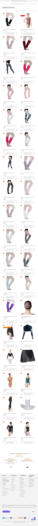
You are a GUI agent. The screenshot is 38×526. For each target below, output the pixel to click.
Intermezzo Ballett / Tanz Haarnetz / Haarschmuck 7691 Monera (26, 317)
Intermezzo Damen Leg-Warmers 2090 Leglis (27, 149)
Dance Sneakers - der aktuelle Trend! (32, 486)
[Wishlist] (33, 4)
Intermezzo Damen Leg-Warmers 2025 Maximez (8, 197)
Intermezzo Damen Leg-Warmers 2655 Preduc (10, 29)
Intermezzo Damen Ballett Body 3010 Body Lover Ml (9, 438)
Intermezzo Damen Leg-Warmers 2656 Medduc (27, 292)
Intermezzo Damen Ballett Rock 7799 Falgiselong (8, 342)
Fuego (12, 482)
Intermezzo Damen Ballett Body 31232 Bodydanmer (26, 389)
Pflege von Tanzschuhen (31, 483)
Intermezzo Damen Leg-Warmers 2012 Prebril (27, 197)
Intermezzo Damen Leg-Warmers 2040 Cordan (10, 316)
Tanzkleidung (22, 491)
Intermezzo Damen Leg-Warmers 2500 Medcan (10, 245)
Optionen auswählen (10, 33)
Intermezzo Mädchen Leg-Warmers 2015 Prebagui (9, 53)
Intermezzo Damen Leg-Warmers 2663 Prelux (27, 269)
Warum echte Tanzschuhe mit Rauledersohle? (31, 479)
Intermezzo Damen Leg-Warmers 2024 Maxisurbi (8, 173)
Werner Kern (13, 489)
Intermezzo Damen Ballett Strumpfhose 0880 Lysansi (9, 414)
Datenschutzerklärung (16, 521)
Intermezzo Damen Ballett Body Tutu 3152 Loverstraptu (27, 414)
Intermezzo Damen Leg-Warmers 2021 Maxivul (27, 101)
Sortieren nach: (17, 10)
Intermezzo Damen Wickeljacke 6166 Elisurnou (10, 365)
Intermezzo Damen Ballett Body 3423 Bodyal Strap (27, 438)
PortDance (13, 487)
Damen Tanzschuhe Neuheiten (22, 478)
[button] (2, 4)
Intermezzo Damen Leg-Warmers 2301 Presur (9, 269)
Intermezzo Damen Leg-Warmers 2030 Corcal (9, 149)
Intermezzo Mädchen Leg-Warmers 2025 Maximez (9, 78)
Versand (23, 522)
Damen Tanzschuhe (22, 487)
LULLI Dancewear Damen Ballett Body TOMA (27, 29)
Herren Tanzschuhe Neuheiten (22, 482)
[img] (19, 455)
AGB (28, 521)
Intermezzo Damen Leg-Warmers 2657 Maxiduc (27, 245)
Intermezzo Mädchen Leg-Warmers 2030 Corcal (27, 77)
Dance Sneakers (23, 485)
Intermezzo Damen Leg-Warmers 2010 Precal (27, 221)
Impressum (31, 521)
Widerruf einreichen (19, 506)
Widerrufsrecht (23, 521)
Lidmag (12, 484)
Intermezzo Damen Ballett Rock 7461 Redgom (27, 365)
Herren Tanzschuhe (22, 490)
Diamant (12, 479)
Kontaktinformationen (17, 522)
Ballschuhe (22, 495)
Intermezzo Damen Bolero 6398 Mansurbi (27, 341)
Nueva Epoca (13, 485)
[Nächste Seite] (23, 448)
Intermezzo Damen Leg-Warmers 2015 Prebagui (8, 222)
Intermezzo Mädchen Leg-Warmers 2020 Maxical (9, 102)
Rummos (12, 490)
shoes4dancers (9, 521)
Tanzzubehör (22, 496)
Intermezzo (13, 480)
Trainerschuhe (22, 493)
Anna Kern (13, 477)
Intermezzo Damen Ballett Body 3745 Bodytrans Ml (8, 389)
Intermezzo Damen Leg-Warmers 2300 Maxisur (10, 292)
